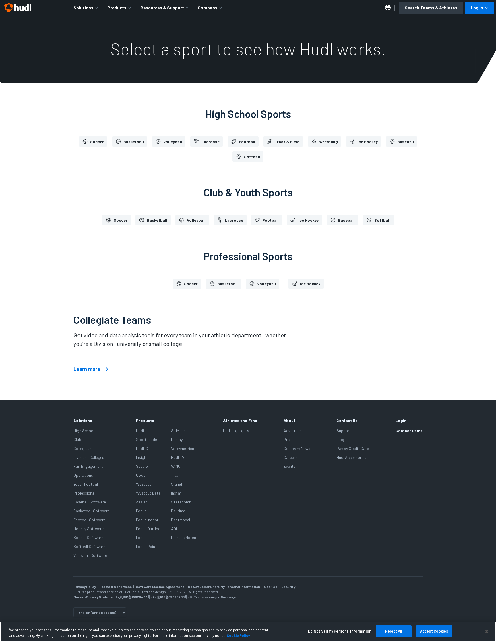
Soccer (97, 141)
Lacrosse (211, 141)
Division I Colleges (88, 457)
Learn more (86, 369)
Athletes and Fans (240, 420)
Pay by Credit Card (352, 448)
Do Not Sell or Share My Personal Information (224, 586)
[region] (248, 632)
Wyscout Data (148, 492)
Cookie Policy (238, 635)
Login (401, 420)
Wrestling (328, 141)
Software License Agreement (160, 586)
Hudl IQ (142, 448)
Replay (177, 439)
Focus (141, 510)
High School (83, 430)
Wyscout (143, 484)
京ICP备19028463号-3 (174, 597)
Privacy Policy (84, 586)
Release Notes (183, 537)
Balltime (178, 510)
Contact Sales (409, 430)
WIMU (176, 466)
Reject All (393, 631)
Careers (290, 457)
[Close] (486, 631)
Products (116, 7)
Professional (84, 492)
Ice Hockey (367, 141)
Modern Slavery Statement (95, 597)
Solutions (83, 7)
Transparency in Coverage (215, 597)
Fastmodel (180, 519)
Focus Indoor (147, 519)
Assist (141, 501)
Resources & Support (162, 7)
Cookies (270, 586)
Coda (141, 475)
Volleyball (172, 141)
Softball (252, 156)
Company (207, 7)
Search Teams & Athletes (431, 7)
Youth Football (86, 484)
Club (77, 439)
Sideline (178, 430)
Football (247, 141)
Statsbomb (181, 501)
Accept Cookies (434, 631)
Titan (175, 475)
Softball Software (89, 546)
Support (343, 430)
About (289, 420)
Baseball (405, 141)
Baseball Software (89, 501)
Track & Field (287, 141)
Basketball (133, 141)
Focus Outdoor (149, 528)
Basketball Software (91, 510)
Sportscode (146, 439)
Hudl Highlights (236, 430)
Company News (297, 448)
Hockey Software (88, 528)
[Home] (18, 7)
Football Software (89, 519)
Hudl (140, 430)
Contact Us (347, 420)
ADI (174, 528)
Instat (176, 492)
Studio (142, 466)
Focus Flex (145, 537)
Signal (176, 484)
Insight (142, 457)
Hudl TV (177, 457)
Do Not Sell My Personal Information (339, 631)
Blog (340, 439)
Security (288, 586)
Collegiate (82, 448)
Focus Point (146, 546)
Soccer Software (88, 537)
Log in (477, 7)
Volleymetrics (182, 448)
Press (289, 439)
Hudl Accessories (351, 457)
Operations (83, 475)
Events (290, 466)
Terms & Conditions (116, 586)
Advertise (292, 430)
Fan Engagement (88, 466)
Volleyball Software (90, 555)
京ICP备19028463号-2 (137, 597)
